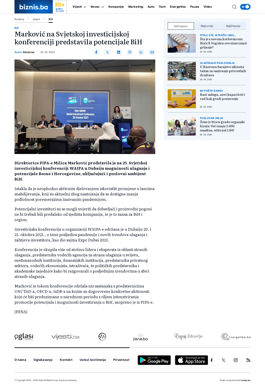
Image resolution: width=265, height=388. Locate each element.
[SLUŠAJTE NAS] (102, 336)
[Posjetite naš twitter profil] (223, 360)
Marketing (135, 6)
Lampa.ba (246, 380)
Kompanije (116, 6)
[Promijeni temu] (245, 7)
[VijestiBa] (65, 336)
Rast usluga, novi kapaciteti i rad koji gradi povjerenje (222, 96)
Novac (95, 6)
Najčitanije (233, 26)
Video (208, 6)
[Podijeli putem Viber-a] (130, 52)
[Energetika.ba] (236, 336)
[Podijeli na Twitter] (107, 52)
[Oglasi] (23, 336)
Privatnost (121, 359)
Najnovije (207, 26)
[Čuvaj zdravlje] (188, 336)
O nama (20, 359)
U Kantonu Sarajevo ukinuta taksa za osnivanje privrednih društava (223, 71)
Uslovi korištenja (93, 359)
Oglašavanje (43, 359)
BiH (51, 19)
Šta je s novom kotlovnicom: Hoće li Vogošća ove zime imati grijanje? (223, 43)
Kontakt (66, 359)
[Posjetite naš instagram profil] (236, 360)
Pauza (194, 6)
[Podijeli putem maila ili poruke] (152, 52)
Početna (19, 19)
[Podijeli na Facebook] (96, 52)
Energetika (178, 6)
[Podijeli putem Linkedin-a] (119, 52)
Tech (162, 6)
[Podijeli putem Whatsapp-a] (141, 52)
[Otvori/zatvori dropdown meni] (84, 6)
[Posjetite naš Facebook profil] (211, 360)
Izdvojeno (181, 26)
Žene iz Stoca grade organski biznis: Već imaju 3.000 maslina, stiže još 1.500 (222, 126)
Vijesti (77, 6)
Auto (151, 6)
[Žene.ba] (140, 336)
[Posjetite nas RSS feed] (248, 360)
